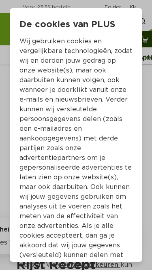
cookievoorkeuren (89, 264)
